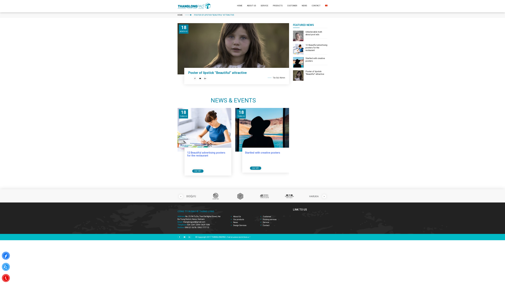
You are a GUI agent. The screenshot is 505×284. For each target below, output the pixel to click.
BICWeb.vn (245, 237)
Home (239, 5)
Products (278, 5)
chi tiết (197, 171)
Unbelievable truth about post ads (313, 33)
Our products (238, 219)
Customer (292, 5)
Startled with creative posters (262, 152)
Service (264, 5)
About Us (251, 5)
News (304, 5)
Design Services (239, 225)
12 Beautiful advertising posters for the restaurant (206, 154)
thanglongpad (218, 237)
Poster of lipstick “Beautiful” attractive (314, 72)
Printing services (270, 219)
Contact (316, 5)
